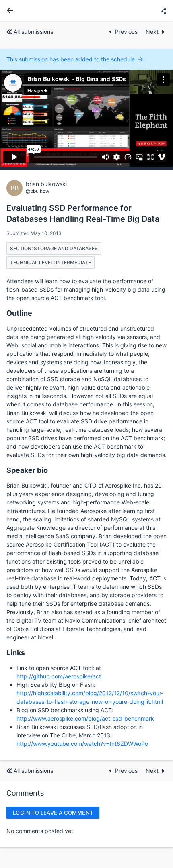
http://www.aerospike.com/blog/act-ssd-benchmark (85, 718)
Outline (19, 313)
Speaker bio (27, 470)
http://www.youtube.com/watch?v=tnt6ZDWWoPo (82, 743)
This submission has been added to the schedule (70, 59)
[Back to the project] (8, 10)
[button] (163, 10)
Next (152, 31)
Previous (127, 31)
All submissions (33, 31)
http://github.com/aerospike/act (58, 676)
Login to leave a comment (53, 812)
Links (15, 652)
